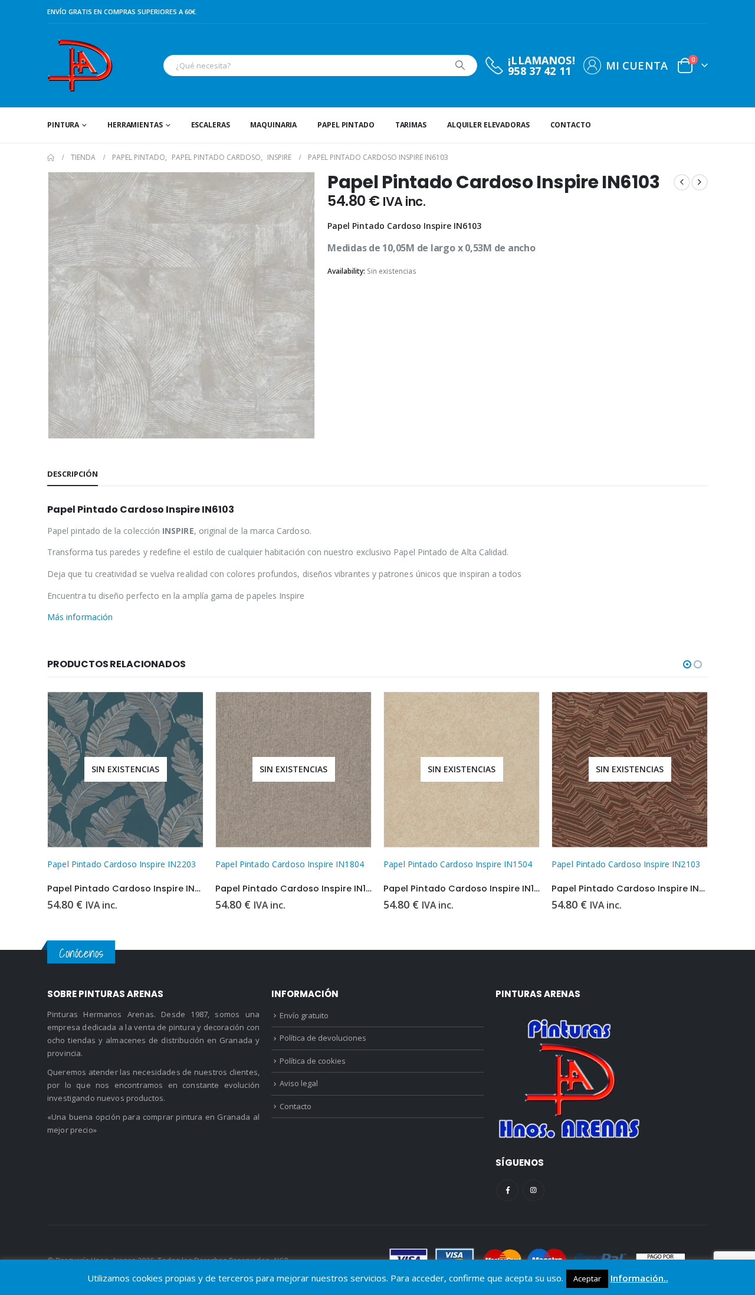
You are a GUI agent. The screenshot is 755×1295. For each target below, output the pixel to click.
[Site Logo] (80, 65)
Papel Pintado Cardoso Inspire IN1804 (289, 864)
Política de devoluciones (323, 1037)
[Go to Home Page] (50, 157)
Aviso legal (299, 1083)
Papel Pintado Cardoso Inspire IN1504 (457, 864)
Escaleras (210, 125)
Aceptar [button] (587, 1278)
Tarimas (410, 125)
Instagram (533, 1190)
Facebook (507, 1190)
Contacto (570, 125)
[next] (699, 182)
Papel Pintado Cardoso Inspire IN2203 (121, 864)
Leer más (183, 711)
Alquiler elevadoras (488, 125)
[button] (687, 664)
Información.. (639, 1278)
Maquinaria (273, 125)
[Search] (460, 65)
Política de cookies (313, 1060)
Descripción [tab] (72, 473)
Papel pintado (345, 125)
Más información (80, 616)
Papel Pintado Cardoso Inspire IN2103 (626, 864)
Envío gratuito (304, 1015)
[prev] (682, 182)
